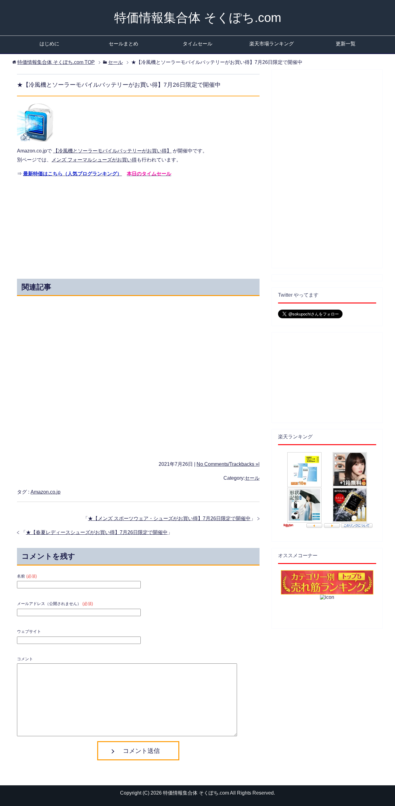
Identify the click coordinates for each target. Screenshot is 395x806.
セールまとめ (123, 43)
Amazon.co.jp (45, 492)
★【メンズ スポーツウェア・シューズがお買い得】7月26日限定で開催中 (169, 518)
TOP (56, 62)
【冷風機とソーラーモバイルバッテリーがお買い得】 (112, 150)
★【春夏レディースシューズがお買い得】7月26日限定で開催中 (97, 532)
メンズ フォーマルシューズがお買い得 (94, 159)
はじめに (49, 43)
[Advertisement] (83, 226)
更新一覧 (346, 43)
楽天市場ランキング (271, 43)
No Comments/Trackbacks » (227, 464)
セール (252, 478)
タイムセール (197, 43)
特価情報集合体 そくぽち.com (197, 17)
